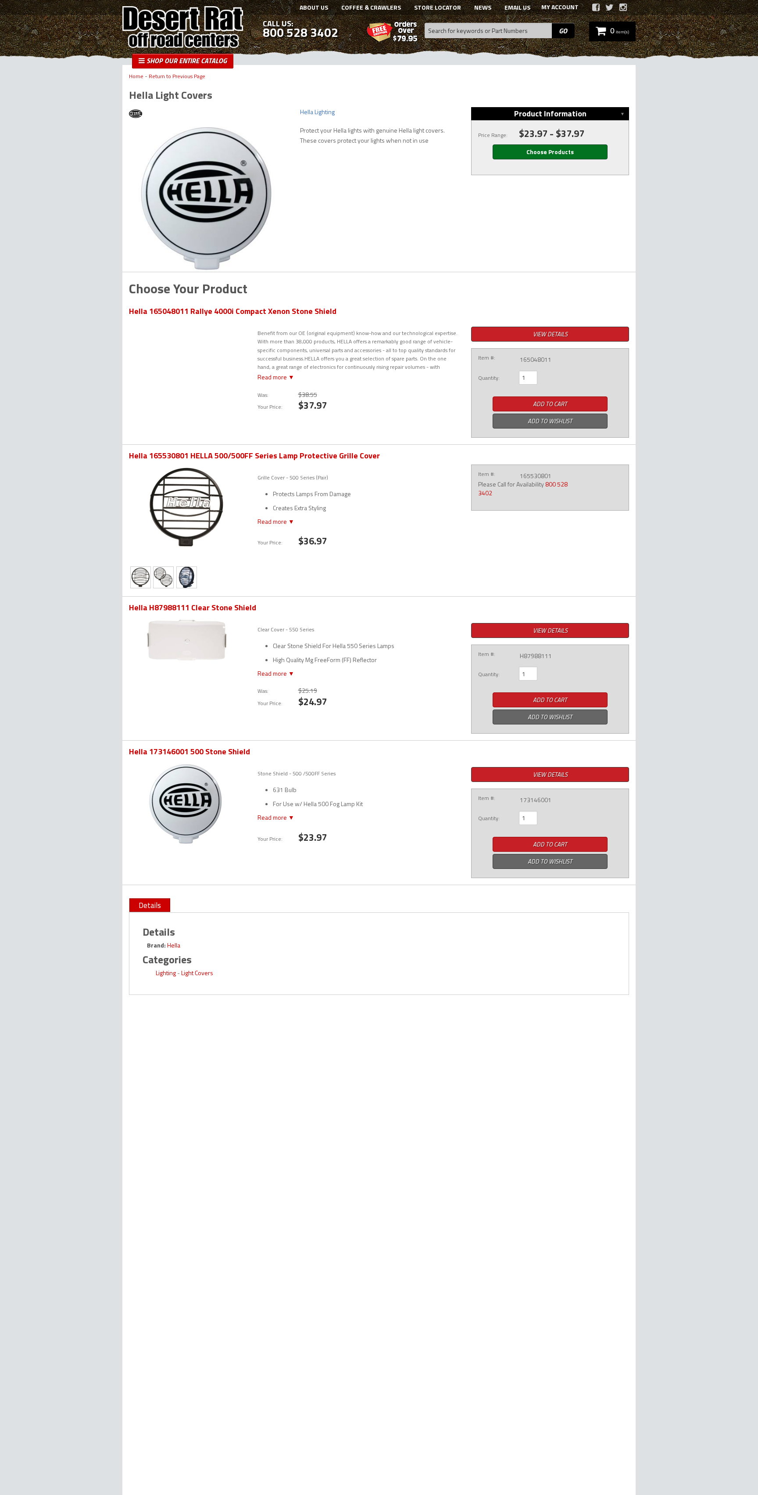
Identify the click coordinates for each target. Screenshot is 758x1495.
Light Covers (197, 972)
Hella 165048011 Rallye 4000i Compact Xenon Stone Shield (232, 311)
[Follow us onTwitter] (609, 7)
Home (136, 76)
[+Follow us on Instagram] (623, 7)
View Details (550, 334)
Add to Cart (550, 403)
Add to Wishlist (550, 420)
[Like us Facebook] (596, 7)
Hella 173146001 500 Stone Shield (189, 751)
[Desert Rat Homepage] (182, 28)
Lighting (166, 972)
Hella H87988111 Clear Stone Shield (192, 607)
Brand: (156, 945)
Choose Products (550, 151)
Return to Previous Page (177, 76)
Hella (173, 945)
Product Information (550, 113)
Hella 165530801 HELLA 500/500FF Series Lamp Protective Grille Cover (254, 455)
